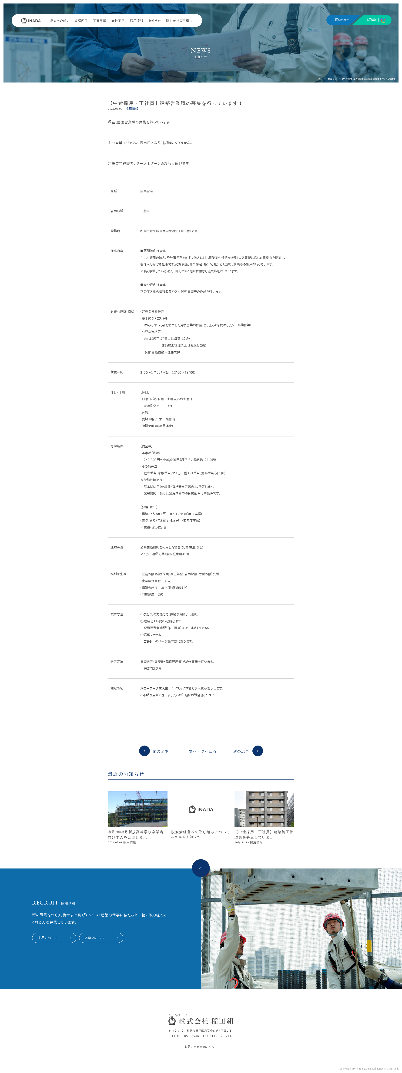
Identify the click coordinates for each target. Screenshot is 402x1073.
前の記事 (161, 751)
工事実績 (99, 20)
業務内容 (81, 20)
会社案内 (118, 20)
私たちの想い (60, 20)
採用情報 (136, 20)
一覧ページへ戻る (201, 751)
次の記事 (241, 751)
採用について (47, 938)
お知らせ (154, 20)
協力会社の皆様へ (179, 20)
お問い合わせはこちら (199, 1046)
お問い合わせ (341, 19)
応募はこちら (94, 938)
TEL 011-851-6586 (184, 1035)
